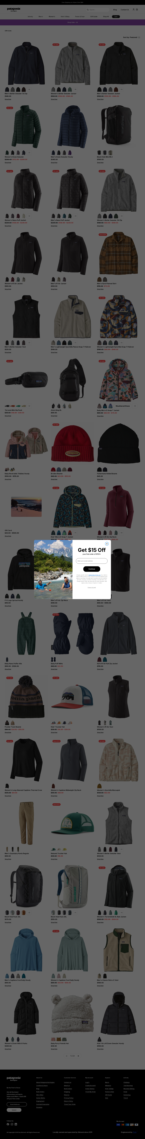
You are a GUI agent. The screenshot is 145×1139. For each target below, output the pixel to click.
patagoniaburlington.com (95, 575)
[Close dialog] (107, 544)
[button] (91, 569)
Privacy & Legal (92, 587)
